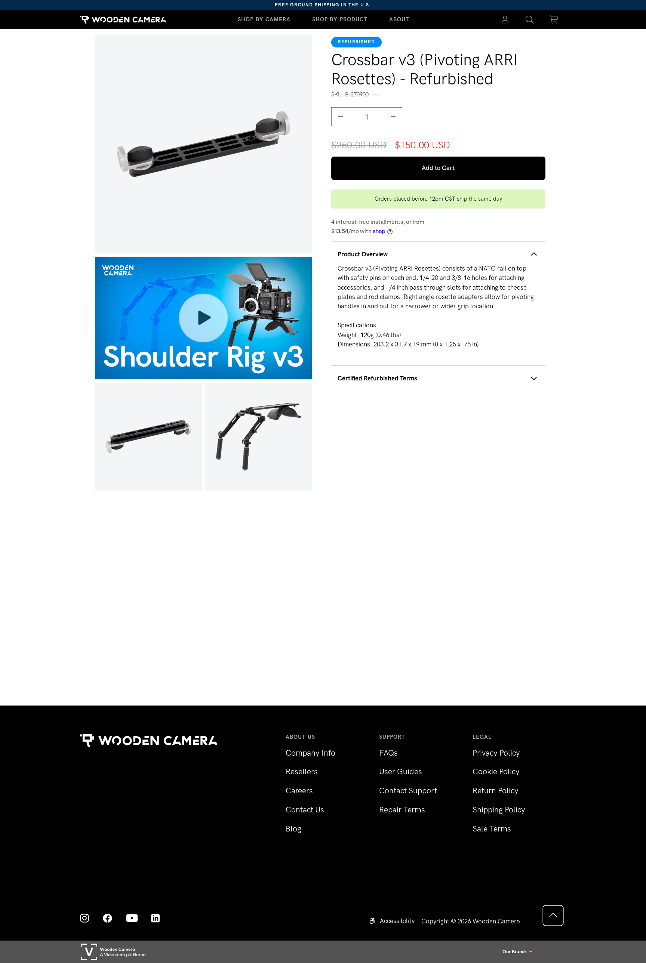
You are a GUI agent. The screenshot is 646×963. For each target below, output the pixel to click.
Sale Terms (492, 828)
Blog (293, 828)
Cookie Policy (496, 771)
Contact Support (408, 790)
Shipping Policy (499, 809)
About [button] (399, 19)
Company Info (310, 752)
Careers (299, 790)
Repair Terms (402, 809)
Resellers (302, 771)
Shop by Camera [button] (264, 19)
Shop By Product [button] (340, 19)
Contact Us (305, 809)
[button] (529, 19)
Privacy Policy (496, 752)
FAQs (388, 752)
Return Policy (496, 790)
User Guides (400, 771)
